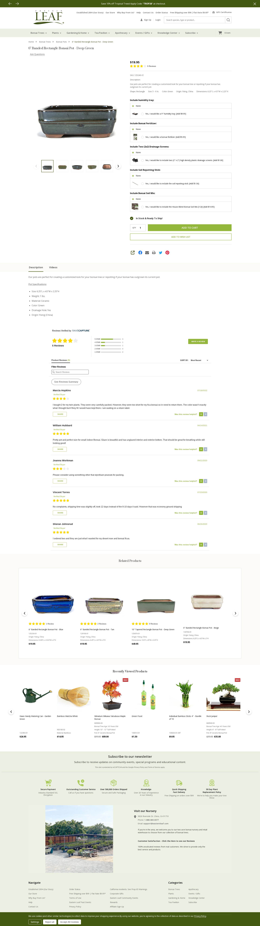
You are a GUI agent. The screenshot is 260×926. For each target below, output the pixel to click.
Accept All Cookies (69, 921)
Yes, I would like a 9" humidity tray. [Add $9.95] (165, 113)
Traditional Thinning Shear (218, 716)
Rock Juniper (62, 716)
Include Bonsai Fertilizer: (143, 123)
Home (31, 41)
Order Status (162, 12)
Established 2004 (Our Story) (90, 12)
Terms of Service (154, 767)
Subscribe (190, 32)
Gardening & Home (77, 32)
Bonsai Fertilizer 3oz (141, 716)
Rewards (114, 902)
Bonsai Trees (37, 32)
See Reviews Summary (66, 382)
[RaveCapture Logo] (80, 331)
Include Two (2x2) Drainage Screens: (149, 146)
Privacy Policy (139, 767)
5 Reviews (151, 66)
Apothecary (121, 32)
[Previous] (10, 3)
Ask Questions (37, 54)
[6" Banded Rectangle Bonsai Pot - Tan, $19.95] (104, 598)
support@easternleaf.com (155, 823)
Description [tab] (36, 267)
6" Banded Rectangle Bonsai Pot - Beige (201, 627)
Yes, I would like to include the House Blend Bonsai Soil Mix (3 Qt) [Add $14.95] (179, 206)
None (138, 106)
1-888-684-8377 (151, 820)
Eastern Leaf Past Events (80, 902)
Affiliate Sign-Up (117, 906)
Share (60, 414)
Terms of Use (75, 898)
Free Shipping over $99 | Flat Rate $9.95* (189, 12)
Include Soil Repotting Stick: (145, 169)
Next (118, 166)
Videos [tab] (53, 267)
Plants (55, 32)
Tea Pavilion (101, 32)
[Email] (147, 252)
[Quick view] (57, 649)
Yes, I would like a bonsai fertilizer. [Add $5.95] (165, 137)
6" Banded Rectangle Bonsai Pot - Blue (46, 629)
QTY (134, 228)
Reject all (49, 921)
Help (138, 12)
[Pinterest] (167, 252)
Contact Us (148, 12)
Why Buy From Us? (125, 12)
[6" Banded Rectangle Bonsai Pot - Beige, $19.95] (207, 598)
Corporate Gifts (116, 893)
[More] (46, 33)
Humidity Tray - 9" (177, 716)
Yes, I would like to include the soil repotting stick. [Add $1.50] (172, 183)
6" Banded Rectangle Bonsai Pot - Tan (97, 629)
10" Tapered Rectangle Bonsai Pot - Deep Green (153, 629)
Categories (175, 882)
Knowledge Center (167, 32)
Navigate (34, 882)
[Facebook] (140, 252)
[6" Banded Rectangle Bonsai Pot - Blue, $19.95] (53, 598)
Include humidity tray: (142, 100)
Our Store (110, 12)
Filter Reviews (58, 367)
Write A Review (198, 342)
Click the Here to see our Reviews (178, 841)
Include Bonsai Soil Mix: (142, 193)
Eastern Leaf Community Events (124, 898)
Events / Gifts (142, 32)
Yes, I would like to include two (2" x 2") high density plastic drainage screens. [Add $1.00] (184, 160)
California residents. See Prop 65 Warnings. (128, 889)
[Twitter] (160, 252)
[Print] (154, 252)
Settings (35, 921)
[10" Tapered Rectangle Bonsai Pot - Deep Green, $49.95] (156, 598)
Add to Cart (190, 227)
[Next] (17, 3)
